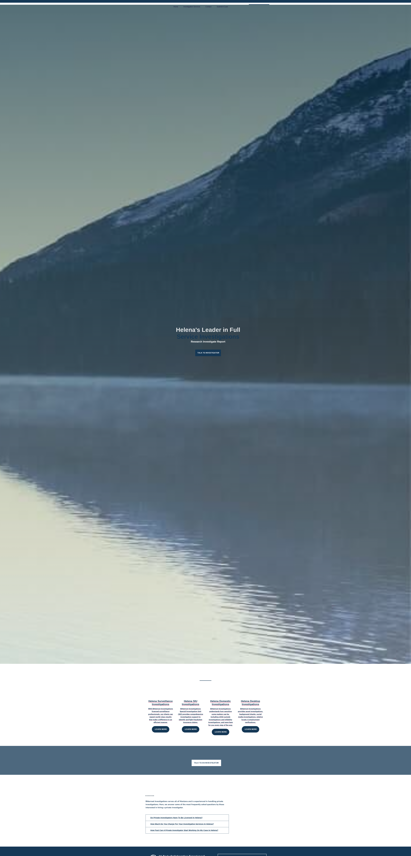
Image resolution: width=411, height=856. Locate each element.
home (175, 7)
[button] (187, 818)
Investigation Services (191, 7)
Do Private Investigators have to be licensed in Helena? (176, 818)
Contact (208, 7)
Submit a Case (222, 7)
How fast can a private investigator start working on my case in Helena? (184, 830)
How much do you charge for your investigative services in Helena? (182, 824)
